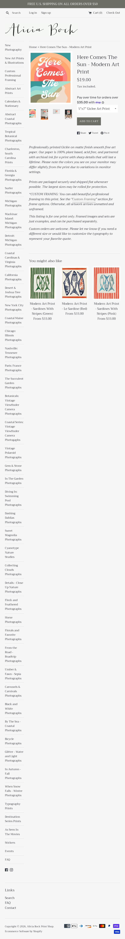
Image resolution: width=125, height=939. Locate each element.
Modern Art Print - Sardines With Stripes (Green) (42, 308)
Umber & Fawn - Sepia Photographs (13, 674)
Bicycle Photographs (13, 741)
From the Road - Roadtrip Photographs (13, 654)
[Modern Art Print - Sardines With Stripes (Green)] (42, 283)
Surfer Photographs (13, 190)
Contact (10, 908)
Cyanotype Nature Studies (12, 552)
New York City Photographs (14, 307)
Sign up (46, 12)
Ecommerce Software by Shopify (23, 931)
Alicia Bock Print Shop (40, 926)
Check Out (113, 12)
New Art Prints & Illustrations (14, 60)
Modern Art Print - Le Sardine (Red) (74, 306)
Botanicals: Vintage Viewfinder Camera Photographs (13, 405)
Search (10, 898)
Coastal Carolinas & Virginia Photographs (13, 260)
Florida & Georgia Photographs (13, 175)
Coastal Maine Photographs (14, 320)
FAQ (7, 859)
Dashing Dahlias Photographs (13, 518)
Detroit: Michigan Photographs (13, 240)
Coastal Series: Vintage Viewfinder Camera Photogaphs (14, 431)
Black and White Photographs (13, 708)
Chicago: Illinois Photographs (13, 335)
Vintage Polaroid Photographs (13, 453)
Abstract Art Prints (13, 90)
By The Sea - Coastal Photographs (13, 726)
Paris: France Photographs (13, 367)
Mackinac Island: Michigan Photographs (13, 221)
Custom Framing (84, 199)
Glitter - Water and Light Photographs (14, 756)
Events (9, 851)
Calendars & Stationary (13, 103)
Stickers (10, 842)
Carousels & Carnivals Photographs (13, 691)
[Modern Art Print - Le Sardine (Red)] (74, 283)
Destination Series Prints (13, 819)
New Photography (13, 47)
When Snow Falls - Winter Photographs (13, 791)
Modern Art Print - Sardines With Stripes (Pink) (106, 308)
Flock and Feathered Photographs (13, 604)
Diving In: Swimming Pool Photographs (13, 498)
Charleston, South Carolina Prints (12, 156)
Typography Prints (13, 806)
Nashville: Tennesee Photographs (13, 353)
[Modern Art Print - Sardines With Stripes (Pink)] (106, 283)
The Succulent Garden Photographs (14, 383)
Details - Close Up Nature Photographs (14, 587)
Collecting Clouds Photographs (13, 570)
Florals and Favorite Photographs (13, 635)
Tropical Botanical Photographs (13, 136)
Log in (33, 12)
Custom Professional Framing (13, 75)
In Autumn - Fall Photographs (13, 773)
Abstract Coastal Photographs (13, 119)
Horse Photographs (13, 619)
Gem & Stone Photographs (13, 468)
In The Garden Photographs (14, 480)
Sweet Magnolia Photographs (13, 535)
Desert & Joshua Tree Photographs (13, 292)
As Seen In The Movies (12, 831)
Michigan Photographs (13, 203)
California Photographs (13, 277)
